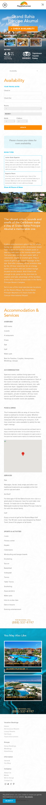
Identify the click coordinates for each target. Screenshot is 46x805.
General (7, 761)
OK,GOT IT (9, 801)
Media (6, 775)
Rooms (6, 105)
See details (29, 797)
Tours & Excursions (11, 737)
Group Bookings (10, 746)
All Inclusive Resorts (11, 729)
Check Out (7, 98)
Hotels (6, 726)
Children (19, 118)
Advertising (8, 751)
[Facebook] (11, 784)
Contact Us (8, 780)
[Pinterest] (13, 784)
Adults (6, 118)
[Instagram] (5, 784)
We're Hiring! (9, 778)
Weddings (8, 749)
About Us (7, 773)
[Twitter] (8, 784)
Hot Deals (7, 734)
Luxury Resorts (9, 731)
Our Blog (7, 763)
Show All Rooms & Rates (13, 187)
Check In (7, 90)
